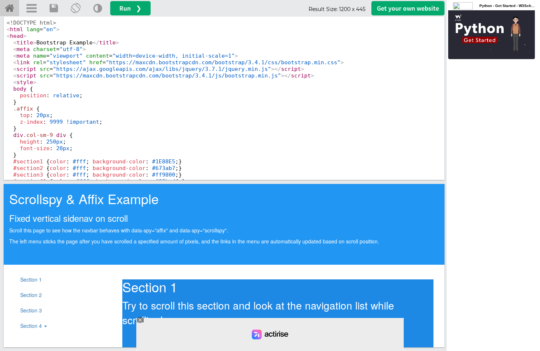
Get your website (408, 8)
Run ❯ (130, 8)
